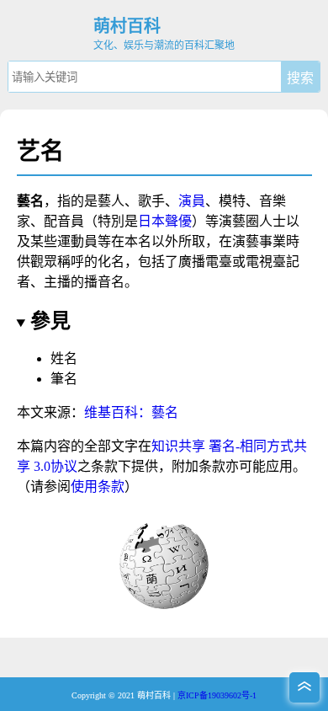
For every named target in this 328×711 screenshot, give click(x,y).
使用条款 (97, 486)
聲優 (178, 221)
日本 (151, 221)
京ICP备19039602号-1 (217, 695)
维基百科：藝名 (131, 412)
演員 (191, 201)
